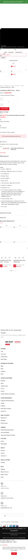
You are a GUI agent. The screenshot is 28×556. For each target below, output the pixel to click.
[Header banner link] (12, 2)
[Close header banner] (26, 2)
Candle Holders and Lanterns (8, 393)
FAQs (2, 477)
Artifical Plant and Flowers (7, 430)
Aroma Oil (3, 411)
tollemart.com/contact (7, 498)
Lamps (2, 441)
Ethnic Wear (4, 359)
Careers (3, 453)
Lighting (3, 438)
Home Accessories (15, 85)
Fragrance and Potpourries (7, 400)
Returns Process (5, 471)
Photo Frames (4, 423)
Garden (3, 427)
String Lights (4, 443)
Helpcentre (4, 496)
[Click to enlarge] (3, 524)
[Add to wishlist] (9, 258)
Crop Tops (3, 354)
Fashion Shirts (4, 356)
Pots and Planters (5, 432)
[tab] (6, 148)
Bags (2, 366)
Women (3, 348)
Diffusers (3, 405)
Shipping (3, 469)
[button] (14, 265)
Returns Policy (4, 474)
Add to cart (4, 108)
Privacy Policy (14, 522)
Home (1, 85)
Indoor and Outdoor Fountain (8, 435)
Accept (14, 553)
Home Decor (7, 85)
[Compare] (2, 258)
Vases (2, 383)
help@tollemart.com (6, 508)
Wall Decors (4, 417)
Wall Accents (5, 415)
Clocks (22, 85)
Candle (2, 403)
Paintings (3, 420)
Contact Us (3, 455)
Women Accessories (7, 363)
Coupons (3, 462)
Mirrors (3, 391)
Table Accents (4, 386)
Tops (2, 351)
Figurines (3, 380)
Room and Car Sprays (6, 408)
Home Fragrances (6, 398)
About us (3, 450)
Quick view (5, 258)
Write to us (4, 505)
